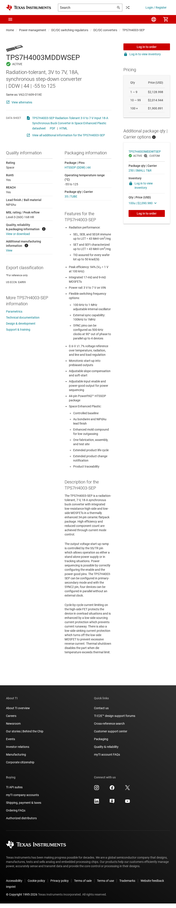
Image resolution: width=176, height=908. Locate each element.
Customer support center (110, 731)
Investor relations (17, 746)
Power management (32, 30)
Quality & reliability (106, 746)
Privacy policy (59, 880)
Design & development (20, 323)
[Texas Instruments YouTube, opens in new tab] (127, 802)
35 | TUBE (71, 196)
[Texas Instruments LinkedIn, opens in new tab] (96, 802)
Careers (11, 716)
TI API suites (14, 787)
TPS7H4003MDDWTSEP (145, 151)
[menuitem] (154, 19)
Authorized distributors (21, 818)
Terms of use (105, 880)
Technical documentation (22, 317)
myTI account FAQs (107, 754)
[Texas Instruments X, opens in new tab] (127, 789)
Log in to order (146, 47)
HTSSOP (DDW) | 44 (78, 167)
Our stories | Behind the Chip (24, 731)
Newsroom (13, 723)
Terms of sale (83, 880)
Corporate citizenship (20, 762)
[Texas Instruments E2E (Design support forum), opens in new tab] (112, 802)
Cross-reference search (109, 723)
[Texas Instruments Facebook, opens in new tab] (112, 789)
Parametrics (14, 311)
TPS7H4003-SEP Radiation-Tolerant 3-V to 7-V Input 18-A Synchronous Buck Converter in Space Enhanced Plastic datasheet (70, 123)
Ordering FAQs (15, 810)
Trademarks (127, 880)
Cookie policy (36, 880)
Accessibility (14, 880)
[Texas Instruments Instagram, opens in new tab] (96, 789)
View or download (18, 234)
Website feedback (152, 880)
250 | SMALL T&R (140, 170)
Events (10, 739)
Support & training (18, 329)
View (9, 250)
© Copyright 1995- (21, 894)
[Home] (28, 8)
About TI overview (18, 708)
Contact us (101, 708)
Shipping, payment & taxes (23, 802)
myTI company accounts (22, 795)
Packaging (101, 739)
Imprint (11, 886)
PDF (52, 128)
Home (10, 30)
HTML (63, 128)
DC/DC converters (105, 30)
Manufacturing (16, 754)
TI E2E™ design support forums (114, 716)
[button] (10, 19)
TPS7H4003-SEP (133, 30)
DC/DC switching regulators (69, 30)
